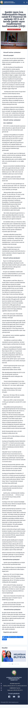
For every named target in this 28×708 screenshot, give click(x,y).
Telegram (21, 637)
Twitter (6, 637)
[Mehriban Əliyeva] (14, 656)
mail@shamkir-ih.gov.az (15, 688)
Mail (5, 639)
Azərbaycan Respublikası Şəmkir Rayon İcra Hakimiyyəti (9, 2)
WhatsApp (13, 637)
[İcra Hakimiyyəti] (1, 2)
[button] (9, 664)
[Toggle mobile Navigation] (27, 2)
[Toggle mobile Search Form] (24, 2)
